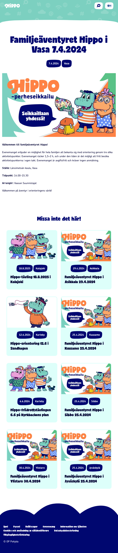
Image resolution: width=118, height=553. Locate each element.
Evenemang (49, 526)
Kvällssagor (31, 526)
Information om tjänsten (73, 526)
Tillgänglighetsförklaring (16, 534)
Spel (5, 526)
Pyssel (16, 526)
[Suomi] (109, 5)
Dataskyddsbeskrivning (66, 530)
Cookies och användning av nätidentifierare (26, 530)
